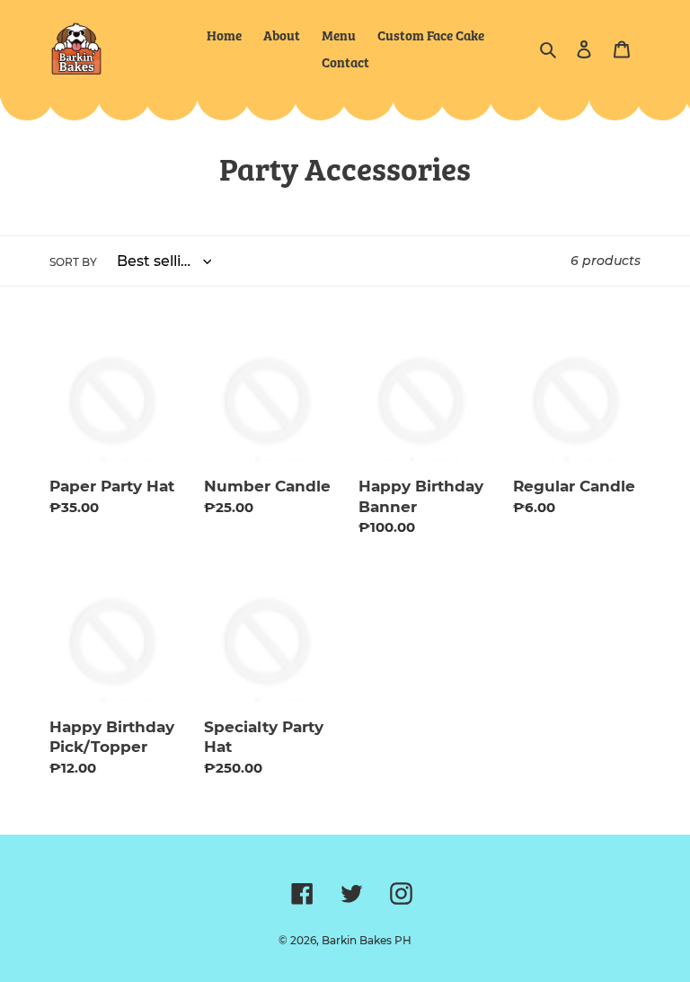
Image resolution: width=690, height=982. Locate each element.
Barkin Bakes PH (366, 940)
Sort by (73, 262)
